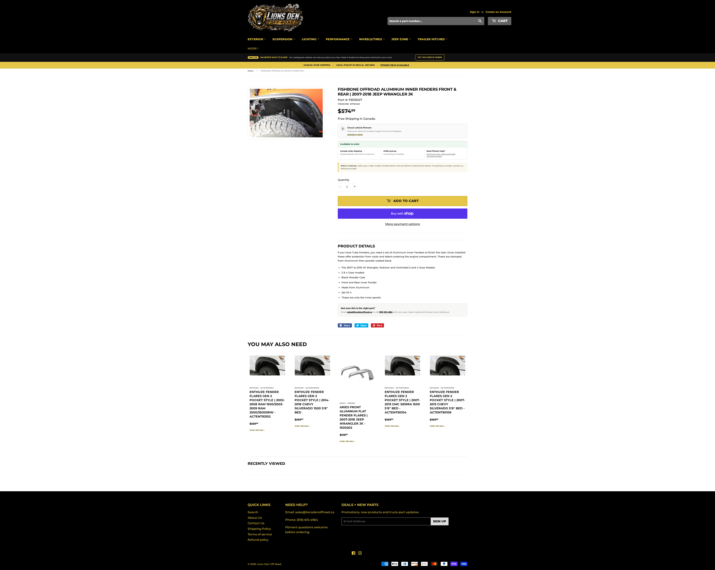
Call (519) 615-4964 (434, 156)
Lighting (309, 39)
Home (250, 71)
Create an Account (498, 11)
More (252, 48)
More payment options (402, 224)
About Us (255, 518)
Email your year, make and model (441, 154)
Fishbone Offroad (349, 104)
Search (253, 512)
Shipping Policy (259, 529)
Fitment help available (394, 65)
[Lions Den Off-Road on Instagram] (360, 553)
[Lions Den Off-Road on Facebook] (353, 553)
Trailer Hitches (432, 39)
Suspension (282, 39)
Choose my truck (355, 135)
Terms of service (260, 534)
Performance (338, 39)
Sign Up (439, 521)
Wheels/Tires (371, 39)
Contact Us (256, 523)
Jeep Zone (400, 39)
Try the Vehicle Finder (430, 57)
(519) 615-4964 (386, 312)
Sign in (474, 11)
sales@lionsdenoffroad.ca (359, 312)
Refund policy (258, 540)
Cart (502, 21)
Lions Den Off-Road (269, 564)
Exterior (256, 39)
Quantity (343, 179)
